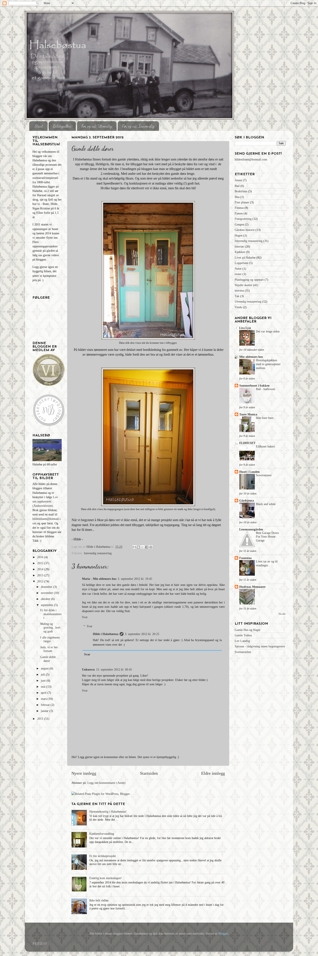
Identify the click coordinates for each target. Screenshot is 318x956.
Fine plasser (242, 202)
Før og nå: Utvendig (96, 126)
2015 (40, 563)
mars (44, 698)
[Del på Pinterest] (151, 547)
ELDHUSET (247, 443)
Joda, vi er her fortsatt (49, 649)
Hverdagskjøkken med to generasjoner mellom (268, 364)
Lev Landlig (242, 641)
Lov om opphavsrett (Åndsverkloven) (45, 501)
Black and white (266, 504)
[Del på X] (142, 547)
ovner (238, 274)
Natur (238, 268)
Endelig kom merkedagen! (105, 878)
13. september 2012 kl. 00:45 (114, 669)
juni (44, 680)
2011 (40, 718)
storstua (239, 290)
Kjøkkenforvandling (101, 833)
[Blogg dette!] (138, 547)
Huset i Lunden (249, 471)
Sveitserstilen (243, 652)
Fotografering (243, 218)
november (47, 593)
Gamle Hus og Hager (247, 630)
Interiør (239, 246)
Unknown (88, 669)
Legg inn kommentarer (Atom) (106, 782)
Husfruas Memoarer (252, 586)
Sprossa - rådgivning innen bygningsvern (260, 646)
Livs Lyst (245, 328)
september (47, 605)
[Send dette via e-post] (134, 547)
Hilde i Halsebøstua (105, 634)
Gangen (239, 224)
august (45, 668)
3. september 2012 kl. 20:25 (142, 634)
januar (45, 711)
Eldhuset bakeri (265, 446)
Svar (85, 617)
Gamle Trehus (243, 635)
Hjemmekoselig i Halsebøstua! (108, 811)
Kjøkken (240, 252)
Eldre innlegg (213, 773)
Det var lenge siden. (268, 331)
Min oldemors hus (251, 356)
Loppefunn (241, 263)
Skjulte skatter (243, 285)
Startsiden (149, 773)
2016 (40, 557)
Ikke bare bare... (266, 418)
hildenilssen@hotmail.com (251, 159)
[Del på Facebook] (147, 547)
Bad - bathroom (265, 389)
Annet (238, 180)
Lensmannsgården (251, 529)
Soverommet (263, 475)
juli (43, 674)
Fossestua (245, 558)
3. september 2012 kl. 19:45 (135, 578)
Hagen (239, 235)
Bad (237, 186)
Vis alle (282, 613)
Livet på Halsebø (245, 257)
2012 (40, 581)
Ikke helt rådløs (98, 900)
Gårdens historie (245, 230)
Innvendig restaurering (98, 553)
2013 (40, 575)
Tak (237, 296)
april (44, 692)
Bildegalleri (62, 126)
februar (46, 704)
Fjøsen (239, 213)
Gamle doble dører (48, 658)
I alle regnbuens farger (50, 639)
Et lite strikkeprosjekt (102, 856)
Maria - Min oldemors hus (99, 578)
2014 (40, 569)
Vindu (238, 307)
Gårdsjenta (246, 500)
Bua (237, 197)
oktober (46, 599)
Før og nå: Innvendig (138, 126)
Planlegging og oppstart (249, 279)
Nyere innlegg (83, 773)
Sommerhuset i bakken (254, 385)
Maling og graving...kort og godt (50, 627)
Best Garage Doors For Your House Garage (267, 536)
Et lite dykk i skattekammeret (51, 613)
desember (47, 586)
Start (39, 126)
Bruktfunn (241, 191)
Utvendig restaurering (248, 301)
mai (43, 686)
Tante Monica (248, 414)
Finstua (239, 207)
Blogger (223, 933)
